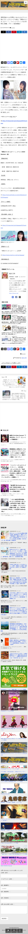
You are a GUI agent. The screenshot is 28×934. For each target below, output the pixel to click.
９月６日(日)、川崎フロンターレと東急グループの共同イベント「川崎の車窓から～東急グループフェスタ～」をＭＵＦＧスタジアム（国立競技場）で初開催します (18, 595)
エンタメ (13, 27)
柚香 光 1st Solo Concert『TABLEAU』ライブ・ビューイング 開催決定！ (18, 437)
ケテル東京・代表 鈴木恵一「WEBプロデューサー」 (13, 771)
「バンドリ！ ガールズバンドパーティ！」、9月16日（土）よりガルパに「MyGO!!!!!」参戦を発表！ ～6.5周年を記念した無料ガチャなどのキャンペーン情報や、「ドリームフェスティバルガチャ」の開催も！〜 (13, 471)
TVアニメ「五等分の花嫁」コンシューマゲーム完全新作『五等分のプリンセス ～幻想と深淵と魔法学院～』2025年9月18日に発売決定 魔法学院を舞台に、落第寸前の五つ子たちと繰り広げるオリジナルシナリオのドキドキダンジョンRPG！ (14, 320)
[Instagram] (19, 297)
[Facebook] (8, 32)
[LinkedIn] (19, 32)
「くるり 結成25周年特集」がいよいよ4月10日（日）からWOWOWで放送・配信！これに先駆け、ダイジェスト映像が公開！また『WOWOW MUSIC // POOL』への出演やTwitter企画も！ (13, 505)
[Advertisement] (14, 48)
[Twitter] (3, 32)
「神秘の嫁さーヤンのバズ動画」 (19, 689)
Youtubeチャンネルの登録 (7, 711)
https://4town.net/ (13, 293)
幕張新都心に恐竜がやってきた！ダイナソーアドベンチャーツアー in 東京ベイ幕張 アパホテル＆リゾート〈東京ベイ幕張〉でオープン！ (18, 453)
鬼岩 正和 (24, 358)
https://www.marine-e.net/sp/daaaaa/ (13, 255)
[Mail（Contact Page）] (12, 297)
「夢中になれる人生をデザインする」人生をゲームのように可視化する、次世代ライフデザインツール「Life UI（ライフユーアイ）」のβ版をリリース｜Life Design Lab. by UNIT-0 (14, 340)
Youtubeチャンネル (6, 689)
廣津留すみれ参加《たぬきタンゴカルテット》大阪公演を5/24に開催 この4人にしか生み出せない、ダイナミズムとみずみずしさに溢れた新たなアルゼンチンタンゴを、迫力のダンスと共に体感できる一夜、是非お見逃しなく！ (14, 331)
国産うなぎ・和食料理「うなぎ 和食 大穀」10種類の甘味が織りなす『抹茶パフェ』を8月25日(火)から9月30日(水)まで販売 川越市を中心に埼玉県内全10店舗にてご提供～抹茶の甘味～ (18, 580)
